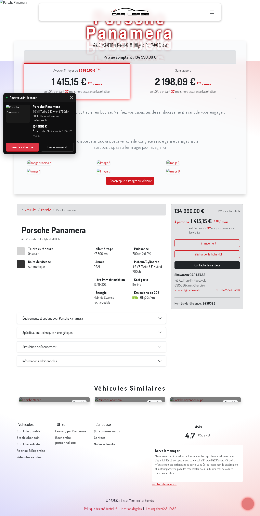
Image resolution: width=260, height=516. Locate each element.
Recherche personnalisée (65, 440)
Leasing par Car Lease (70, 431)
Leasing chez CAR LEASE (161, 500)
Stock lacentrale (28, 444)
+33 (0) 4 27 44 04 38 (226, 290)
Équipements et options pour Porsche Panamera (53, 318)
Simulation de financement (39, 347)
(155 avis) (204, 435)
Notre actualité (104, 444)
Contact (99, 438)
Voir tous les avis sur (164, 476)
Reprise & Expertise (31, 451)
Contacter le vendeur (207, 265)
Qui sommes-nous (107, 431)
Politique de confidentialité (100, 500)
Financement (208, 243)
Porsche (46, 210)
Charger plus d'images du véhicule (131, 181)
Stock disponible (28, 431)
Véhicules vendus (29, 457)
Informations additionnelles (40, 361)
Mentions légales (131, 500)
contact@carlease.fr (187, 290)
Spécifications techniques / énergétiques (48, 333)
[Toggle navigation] (212, 12)
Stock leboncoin (28, 438)
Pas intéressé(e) (57, 147)
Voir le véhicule (22, 147)
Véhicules (30, 210)
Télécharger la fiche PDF (208, 254)
